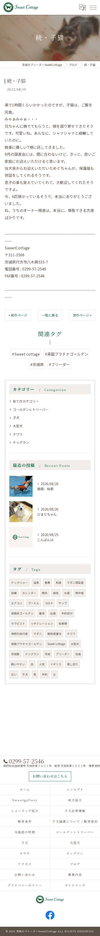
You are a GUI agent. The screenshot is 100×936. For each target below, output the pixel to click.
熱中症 (79, 593)
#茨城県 (37, 364)
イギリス (55, 664)
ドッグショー (19, 582)
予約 (44, 674)
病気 (44, 593)
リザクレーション (42, 623)
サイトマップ (75, 885)
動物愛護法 (54, 633)
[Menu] (92, 7)
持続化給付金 (19, 633)
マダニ (37, 633)
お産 (67, 593)
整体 (42, 613)
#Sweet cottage (26, 354)
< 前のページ (17, 315)
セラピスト (18, 623)
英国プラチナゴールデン (26, 644)
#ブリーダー (59, 364)
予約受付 (67, 613)
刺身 (58, 582)
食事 (47, 582)
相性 (56, 593)
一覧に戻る (50, 315)
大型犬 (18, 426)
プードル (33, 603)
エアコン (16, 603)
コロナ (49, 603)
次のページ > (82, 315)
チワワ (18, 434)
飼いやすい (18, 664)
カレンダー (29, 593)
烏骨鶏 (63, 623)
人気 (42, 664)
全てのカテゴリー (26, 401)
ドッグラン (21, 442)
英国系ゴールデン (22, 613)
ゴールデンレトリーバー (31, 409)
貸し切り (72, 664)
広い (14, 674)
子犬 (16, 417)
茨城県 (15, 654)
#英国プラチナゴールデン (66, 354)
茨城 (47, 654)
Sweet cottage (56, 644)
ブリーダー (63, 654)
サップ (63, 603)
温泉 (36, 582)
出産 (53, 613)
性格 (78, 654)
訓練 (14, 593)
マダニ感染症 (75, 582)
